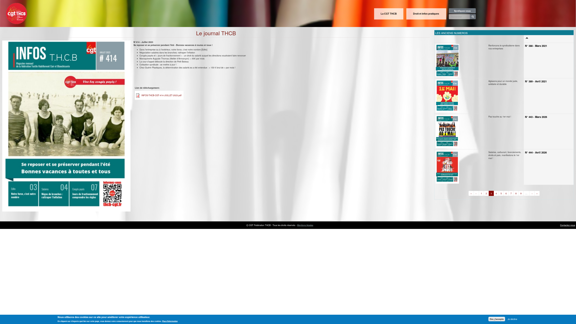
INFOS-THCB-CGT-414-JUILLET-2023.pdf (161, 95)
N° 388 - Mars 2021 (536, 46)
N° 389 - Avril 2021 (536, 81)
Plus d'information (170, 321)
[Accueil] (15, 12)
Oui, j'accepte (497, 319)
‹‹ (471, 193)
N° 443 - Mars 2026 (536, 117)
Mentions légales (305, 225)
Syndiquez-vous (462, 10)
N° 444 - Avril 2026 (536, 152)
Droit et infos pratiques (426, 13)
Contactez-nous (567, 225)
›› (537, 193)
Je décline (512, 319)
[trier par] (526, 38)
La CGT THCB (389, 13)
